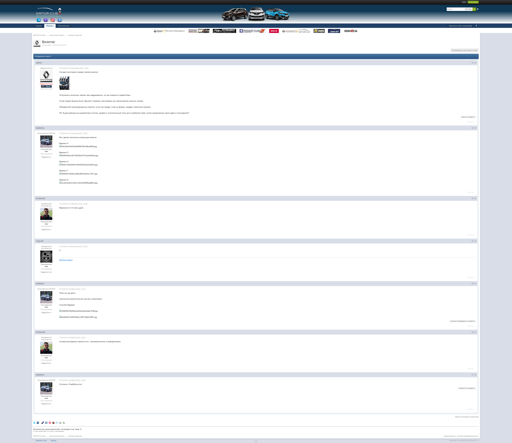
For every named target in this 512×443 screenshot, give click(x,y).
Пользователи (63, 26)
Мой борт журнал (66, 260)
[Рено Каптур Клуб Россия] (296, 30)
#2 (473, 128)
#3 (473, 198)
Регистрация (473, 2)
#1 (473, 63)
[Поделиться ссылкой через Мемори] (50, 423)
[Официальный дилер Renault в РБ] (169, 30)
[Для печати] (60, 423)
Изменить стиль (41, 440)
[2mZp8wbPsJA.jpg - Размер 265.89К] (64, 83)
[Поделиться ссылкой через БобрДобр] (53, 423)
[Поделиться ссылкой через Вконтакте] (46, 423)
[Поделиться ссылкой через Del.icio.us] (43, 423)
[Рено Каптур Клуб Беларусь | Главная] (48, 12)
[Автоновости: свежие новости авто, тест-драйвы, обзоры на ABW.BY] (334, 30)
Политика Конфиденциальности (467, 436)
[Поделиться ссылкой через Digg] (38, 423)
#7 (473, 375)
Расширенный (478, 9)
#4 (473, 241)
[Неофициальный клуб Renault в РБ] (319, 30)
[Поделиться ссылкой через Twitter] (34, 423)
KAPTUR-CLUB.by (39, 436)
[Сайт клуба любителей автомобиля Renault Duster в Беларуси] (199, 30)
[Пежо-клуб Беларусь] (253, 30)
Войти (464, 2)
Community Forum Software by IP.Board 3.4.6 (464, 440)
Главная (38, 26)
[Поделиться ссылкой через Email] (57, 423)
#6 (473, 332)
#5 (473, 284)
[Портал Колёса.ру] (351, 30)
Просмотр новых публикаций (460, 26)
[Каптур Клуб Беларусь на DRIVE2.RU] (274, 30)
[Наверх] (256, 441)
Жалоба (470, 122)
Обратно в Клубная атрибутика (467, 417)
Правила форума (449, 436)
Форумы (50, 26)
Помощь (53, 440)
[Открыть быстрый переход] (476, 26)
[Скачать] (64, 423)
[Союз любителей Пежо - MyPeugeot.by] (225, 30)
